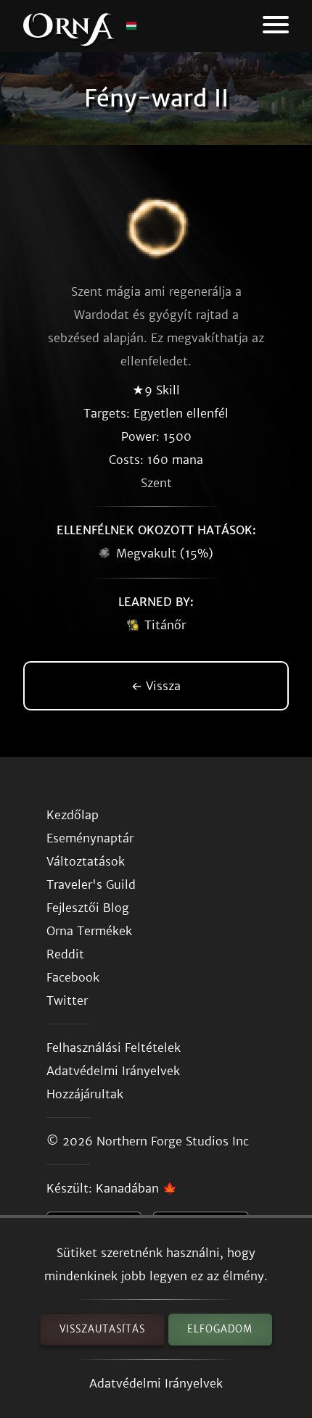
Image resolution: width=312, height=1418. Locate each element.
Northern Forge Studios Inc (173, 1141)
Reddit (65, 954)
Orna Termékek (89, 931)
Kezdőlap (72, 815)
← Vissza (156, 686)
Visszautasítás (102, 1329)
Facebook (72, 977)
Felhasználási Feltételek (113, 1047)
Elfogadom (220, 1329)
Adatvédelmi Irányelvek (156, 1383)
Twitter (67, 1000)
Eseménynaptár (90, 838)
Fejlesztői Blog (87, 907)
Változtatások (85, 861)
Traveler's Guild (91, 884)
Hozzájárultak (84, 1094)
